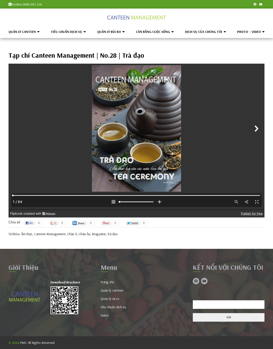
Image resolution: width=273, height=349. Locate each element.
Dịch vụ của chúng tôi (203, 31)
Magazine (99, 234)
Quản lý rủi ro (109, 31)
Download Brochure (65, 282)
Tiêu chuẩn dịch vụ (66, 31)
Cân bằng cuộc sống (153, 31)
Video (105, 315)
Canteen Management (49, 234)
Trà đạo (112, 234)
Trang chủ (107, 282)
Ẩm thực (26, 234)
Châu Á (72, 234)
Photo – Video (249, 31)
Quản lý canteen (22, 31)
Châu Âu (84, 234)
